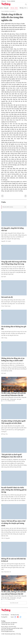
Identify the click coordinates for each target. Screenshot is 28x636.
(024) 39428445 (9, 629)
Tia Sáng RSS (4, 617)
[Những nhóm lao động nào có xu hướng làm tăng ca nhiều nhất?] (14, 349)
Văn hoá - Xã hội (14, 7)
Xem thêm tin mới (14, 602)
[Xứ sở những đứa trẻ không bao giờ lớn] (14, 317)
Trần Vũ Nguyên (5, 538)
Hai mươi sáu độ (7, 297)
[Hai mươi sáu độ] (14, 287)
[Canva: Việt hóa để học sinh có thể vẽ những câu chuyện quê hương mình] (14, 511)
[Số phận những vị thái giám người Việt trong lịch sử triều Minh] (14, 411)
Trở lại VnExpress (5, 614)
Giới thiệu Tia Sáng (15, 614)
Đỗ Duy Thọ (4, 434)
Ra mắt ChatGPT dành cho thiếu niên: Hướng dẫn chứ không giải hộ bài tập (13, 490)
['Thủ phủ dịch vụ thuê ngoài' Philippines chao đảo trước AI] (14, 445)
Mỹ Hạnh (3, 276)
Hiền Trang (4, 337)
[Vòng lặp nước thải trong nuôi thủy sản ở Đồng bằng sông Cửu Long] (14, 252)
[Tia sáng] (5, 4)
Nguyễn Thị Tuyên (6, 241)
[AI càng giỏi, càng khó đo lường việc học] (14, 218)
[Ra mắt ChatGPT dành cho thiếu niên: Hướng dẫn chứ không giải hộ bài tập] (14, 478)
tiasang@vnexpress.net (9, 631)
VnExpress (3, 1)
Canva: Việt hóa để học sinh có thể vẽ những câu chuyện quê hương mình (13, 523)
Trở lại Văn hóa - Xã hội (2, 196)
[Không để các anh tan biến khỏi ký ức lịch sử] (14, 549)
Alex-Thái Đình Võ (6, 571)
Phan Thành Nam (5, 306)
